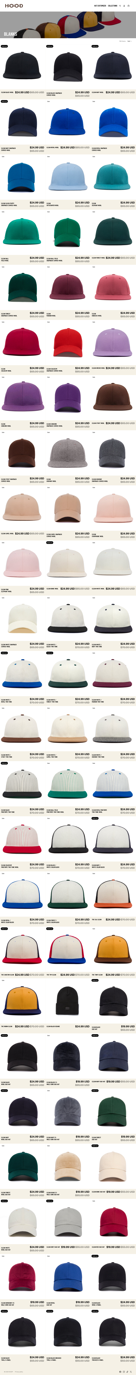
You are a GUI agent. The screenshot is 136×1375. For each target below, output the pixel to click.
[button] (130, 41)
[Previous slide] (3, 67)
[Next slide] (42, 67)
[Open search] (120, 6)
